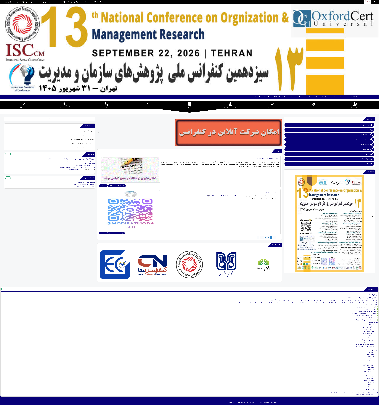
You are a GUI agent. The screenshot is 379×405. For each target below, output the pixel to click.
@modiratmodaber (74, 170)
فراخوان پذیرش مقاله (372, 289)
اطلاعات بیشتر (7, 154)
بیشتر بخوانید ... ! (103, 185)
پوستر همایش (370, 172)
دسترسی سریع (370, 119)
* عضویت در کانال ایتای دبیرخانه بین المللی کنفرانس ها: (82, 167)
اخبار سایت (277, 151)
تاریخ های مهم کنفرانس (89, 178)
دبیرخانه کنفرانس (90, 154)
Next (262, 237)
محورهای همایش (88, 125)
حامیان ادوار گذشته (276, 245)
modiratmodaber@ (203, 196)
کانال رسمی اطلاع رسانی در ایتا (270, 192)
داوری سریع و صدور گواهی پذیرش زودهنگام (267, 158)
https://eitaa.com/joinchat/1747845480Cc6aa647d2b (223, 196)
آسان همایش (66, 402)
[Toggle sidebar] (374, 2)
